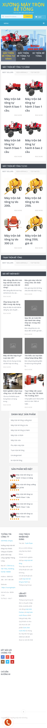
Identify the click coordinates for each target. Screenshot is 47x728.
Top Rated (34, 72)
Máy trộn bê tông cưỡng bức (21, 420)
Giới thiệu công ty (7, 541)
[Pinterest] (12, 657)
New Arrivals (22, 72)
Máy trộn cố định (17, 435)
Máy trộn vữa (16, 440)
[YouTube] (12, 662)
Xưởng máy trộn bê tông (23, 6)
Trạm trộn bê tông (17, 450)
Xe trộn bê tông (16, 460)
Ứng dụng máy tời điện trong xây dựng (11, 303)
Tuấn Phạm (29, 543)
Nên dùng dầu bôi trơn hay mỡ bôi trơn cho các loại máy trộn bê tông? (12, 283)
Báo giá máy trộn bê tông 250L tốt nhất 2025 (33, 282)
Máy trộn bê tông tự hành (20, 430)
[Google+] (7, 657)
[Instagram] (3, 662)
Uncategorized (16, 455)
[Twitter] (7, 662)
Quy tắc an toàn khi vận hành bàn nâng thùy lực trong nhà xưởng (33, 321)
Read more (18, 115)
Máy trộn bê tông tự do (19, 425)
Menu (6, 23)
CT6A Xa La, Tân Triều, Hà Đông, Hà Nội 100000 (7, 569)
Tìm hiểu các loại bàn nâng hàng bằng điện (33, 356)
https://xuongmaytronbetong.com (13, 587)
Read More (7, 296)
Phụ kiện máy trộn (17, 445)
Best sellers (7, 72)
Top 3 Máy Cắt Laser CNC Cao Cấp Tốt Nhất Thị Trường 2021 (34, 393)
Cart (41, 17)
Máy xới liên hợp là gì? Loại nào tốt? (12, 356)
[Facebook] (3, 657)
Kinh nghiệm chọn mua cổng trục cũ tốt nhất (12, 392)
